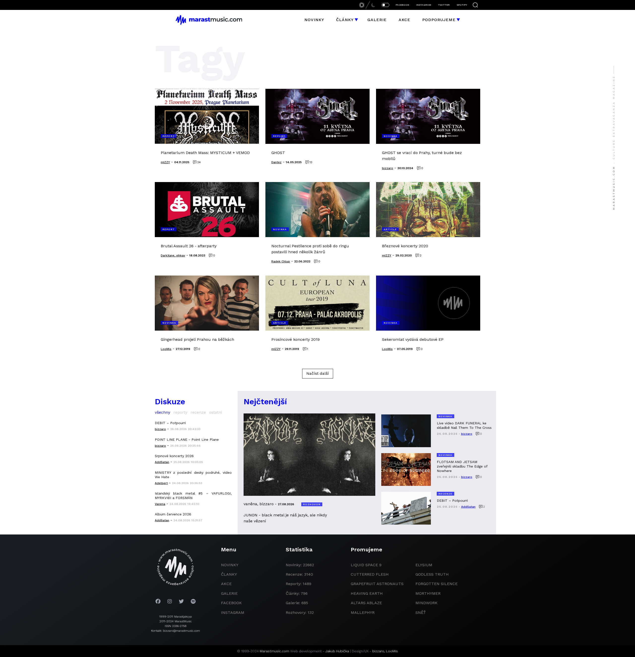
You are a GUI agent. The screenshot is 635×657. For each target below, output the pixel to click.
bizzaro (378, 651)
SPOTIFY (462, 4)
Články (345, 19)
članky (229, 574)
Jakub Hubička (337, 651)
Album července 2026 (173, 514)
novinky (229, 565)
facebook (231, 602)
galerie (229, 593)
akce (226, 583)
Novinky (314, 19)
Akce (404, 19)
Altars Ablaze (366, 602)
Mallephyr (363, 612)
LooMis (392, 651)
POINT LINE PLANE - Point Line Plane (187, 439)
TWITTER (444, 4)
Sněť (420, 612)
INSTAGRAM (423, 4)
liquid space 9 (366, 565)
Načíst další (317, 373)
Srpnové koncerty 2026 (174, 456)
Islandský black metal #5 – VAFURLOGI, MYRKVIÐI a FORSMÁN (193, 495)
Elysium (423, 565)
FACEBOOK (402, 4)
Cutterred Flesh (370, 574)
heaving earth (367, 593)
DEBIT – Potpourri (170, 423)
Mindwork (426, 602)
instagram (232, 612)
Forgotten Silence (436, 583)
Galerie (377, 19)
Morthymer (428, 593)
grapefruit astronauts (377, 583)
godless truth (432, 574)
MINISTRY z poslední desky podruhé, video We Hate (193, 474)
